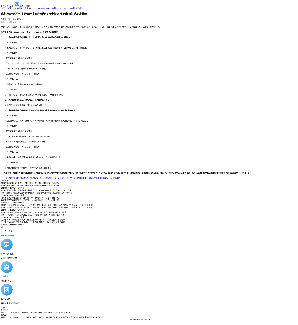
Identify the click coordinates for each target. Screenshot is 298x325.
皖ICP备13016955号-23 (159, 319)
